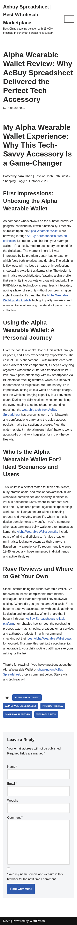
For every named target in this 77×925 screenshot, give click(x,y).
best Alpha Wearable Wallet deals (50, 638)
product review (53, 706)
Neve (6, 921)
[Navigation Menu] (69, 19)
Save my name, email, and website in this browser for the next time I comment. (35, 876)
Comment (15, 817)
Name (12, 766)
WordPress (37, 921)
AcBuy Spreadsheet (27, 697)
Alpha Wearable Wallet (43, 231)
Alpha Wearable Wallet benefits (37, 531)
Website (12, 800)
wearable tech (46, 714)
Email (12, 783)
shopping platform (17, 714)
